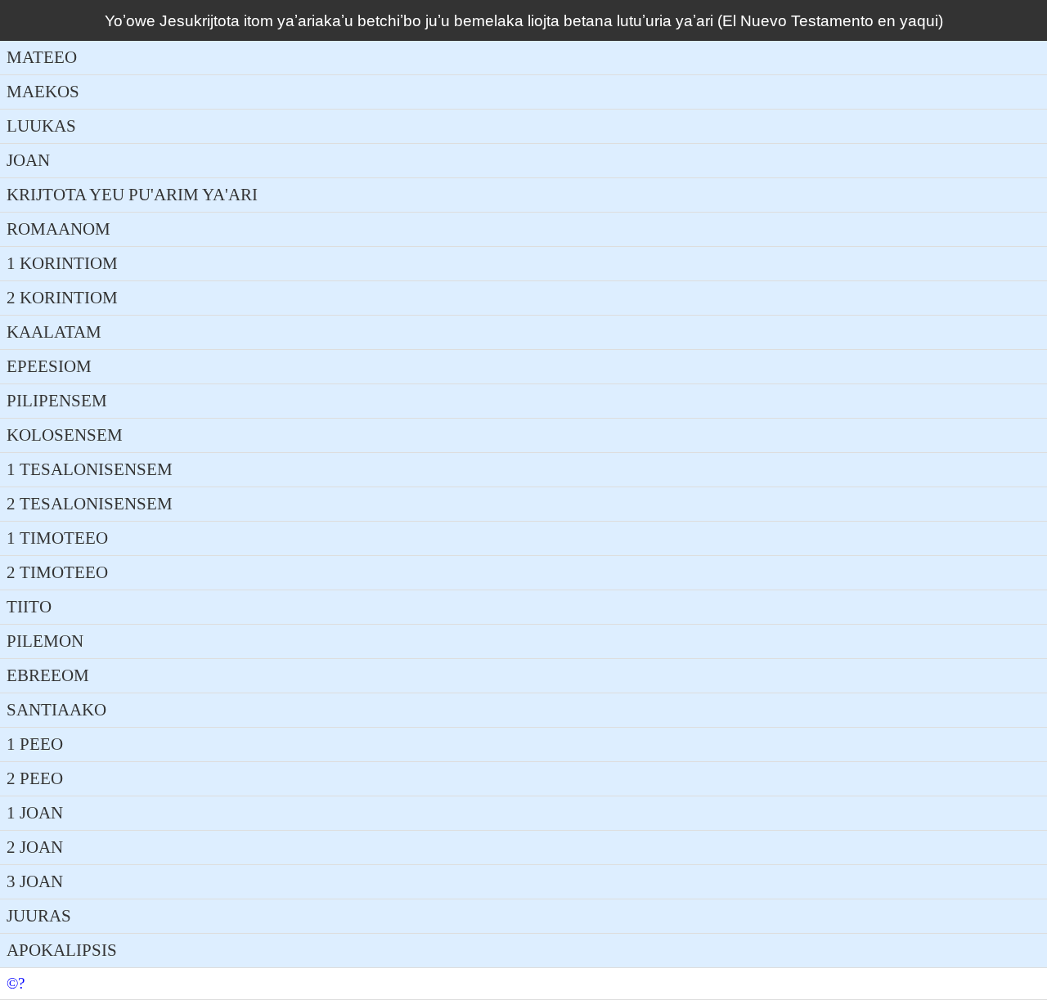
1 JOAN (35, 813)
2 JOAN (35, 847)
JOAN (28, 160)
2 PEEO (35, 778)
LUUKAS (41, 126)
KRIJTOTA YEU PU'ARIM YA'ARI (132, 194)
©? (16, 983)
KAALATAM (54, 332)
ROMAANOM (58, 229)
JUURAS (39, 916)
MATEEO (42, 57)
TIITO (29, 607)
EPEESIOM (49, 366)
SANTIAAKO (56, 710)
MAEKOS (43, 91)
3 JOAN (35, 881)
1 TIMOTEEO (57, 538)
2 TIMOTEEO (57, 572)
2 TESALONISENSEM (90, 503)
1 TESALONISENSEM (90, 469)
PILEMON (45, 641)
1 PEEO (35, 744)
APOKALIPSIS (62, 950)
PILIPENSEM (57, 400)
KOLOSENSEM (65, 435)
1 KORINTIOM (62, 263)
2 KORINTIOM (62, 297)
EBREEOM (48, 675)
